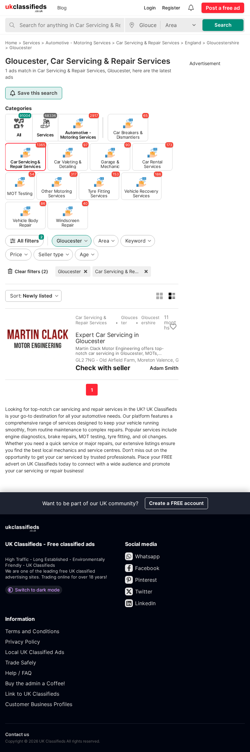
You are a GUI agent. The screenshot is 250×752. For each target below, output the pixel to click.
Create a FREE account (176, 503)
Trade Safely (20, 662)
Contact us (17, 734)
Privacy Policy (22, 641)
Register (171, 7)
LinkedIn (145, 603)
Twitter (143, 591)
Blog (62, 7)
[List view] (172, 296)
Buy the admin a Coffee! (35, 683)
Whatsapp (147, 556)
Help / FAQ (18, 673)
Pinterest (146, 580)
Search (223, 25)
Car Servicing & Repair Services (123, 271)
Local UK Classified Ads (34, 652)
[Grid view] (159, 296)
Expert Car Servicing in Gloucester (107, 338)
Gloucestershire (150, 320)
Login (150, 7)
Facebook (147, 568)
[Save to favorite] (173, 327)
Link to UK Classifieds (32, 693)
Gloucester (69, 271)
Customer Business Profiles (38, 704)
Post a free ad (223, 8)
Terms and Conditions (32, 631)
